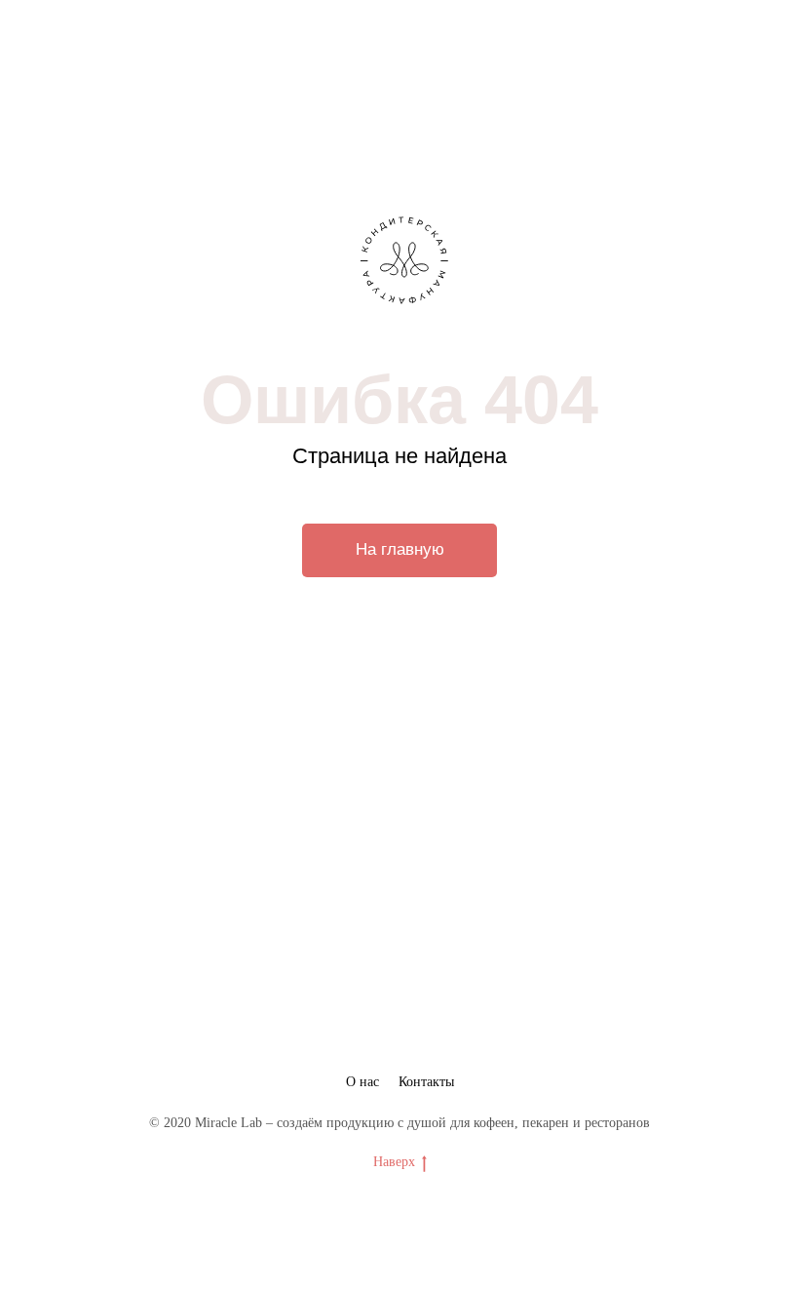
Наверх (394, 1161)
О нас (362, 1081)
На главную (400, 549)
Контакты (426, 1081)
